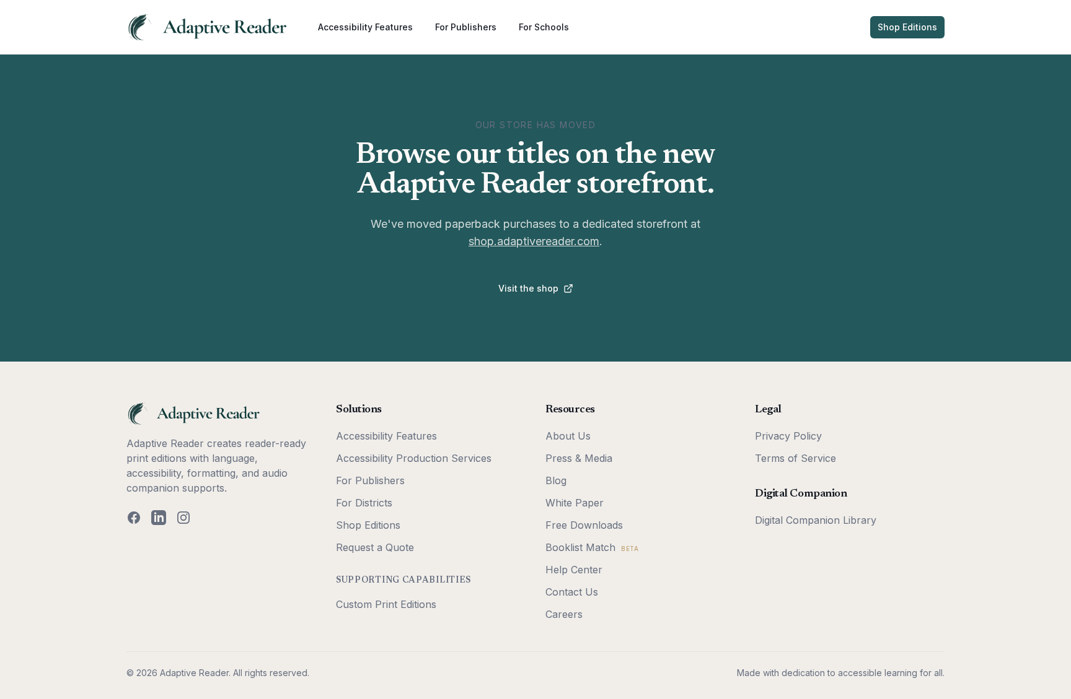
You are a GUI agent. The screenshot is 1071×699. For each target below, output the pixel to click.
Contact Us (571, 592)
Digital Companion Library (815, 520)
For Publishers (465, 27)
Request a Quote (375, 547)
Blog (555, 480)
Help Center (573, 569)
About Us (568, 436)
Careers (564, 614)
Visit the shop (528, 288)
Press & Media (578, 458)
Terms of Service (795, 458)
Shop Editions (907, 27)
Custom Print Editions (386, 604)
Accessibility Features (365, 27)
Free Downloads (584, 525)
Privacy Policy (788, 436)
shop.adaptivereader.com (534, 241)
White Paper (574, 503)
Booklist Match (591, 547)
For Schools (544, 27)
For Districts (364, 503)
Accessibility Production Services (413, 458)
